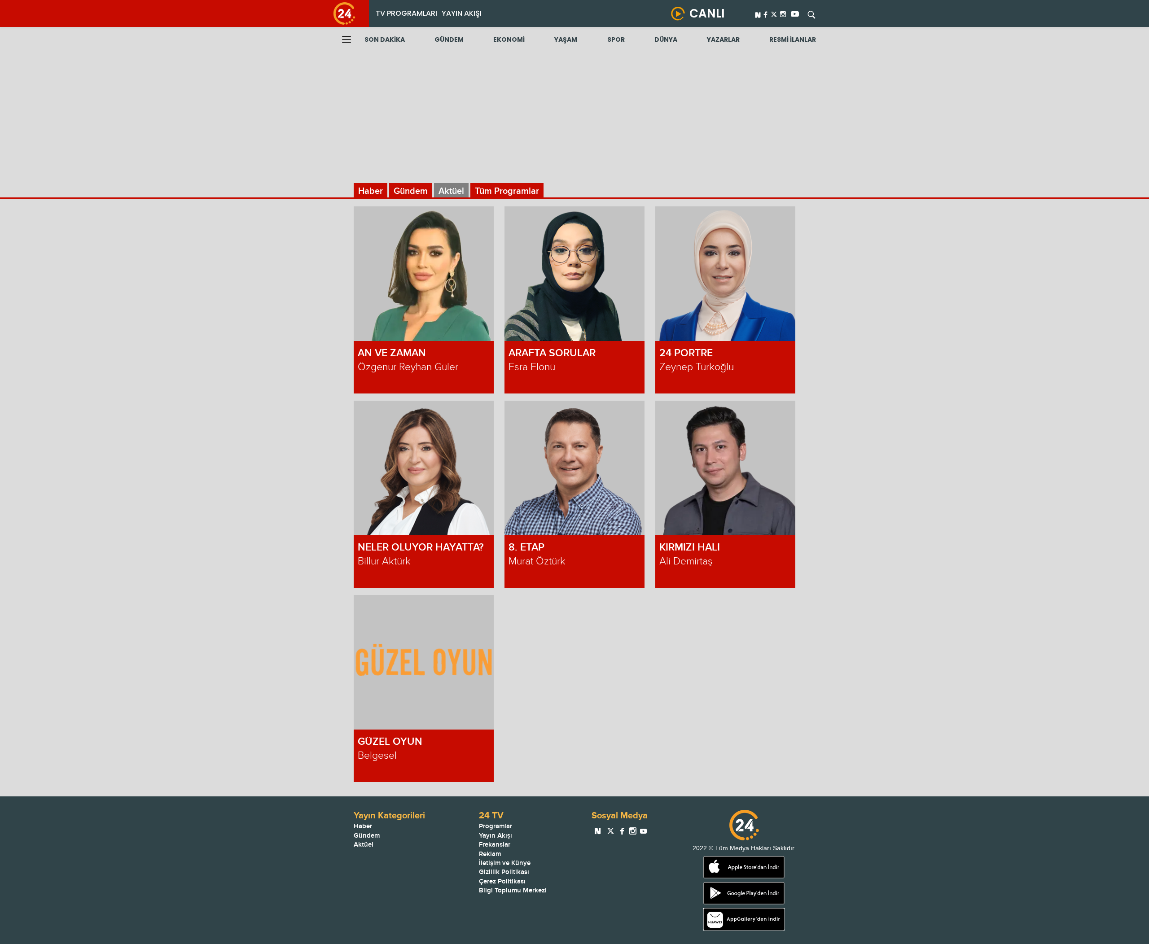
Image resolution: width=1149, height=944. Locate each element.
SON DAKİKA (384, 39)
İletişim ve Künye (505, 863)
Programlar (495, 826)
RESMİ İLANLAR (792, 39)
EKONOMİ (509, 39)
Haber (370, 191)
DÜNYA (665, 39)
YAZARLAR (723, 39)
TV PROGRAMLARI (406, 13)
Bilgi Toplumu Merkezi (513, 890)
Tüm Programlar (507, 191)
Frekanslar (494, 844)
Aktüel (451, 191)
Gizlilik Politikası (504, 872)
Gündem (411, 191)
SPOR (616, 39)
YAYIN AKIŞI (462, 13)
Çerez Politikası (502, 881)
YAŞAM (565, 39)
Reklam (490, 854)
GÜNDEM (449, 39)
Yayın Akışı (495, 835)
